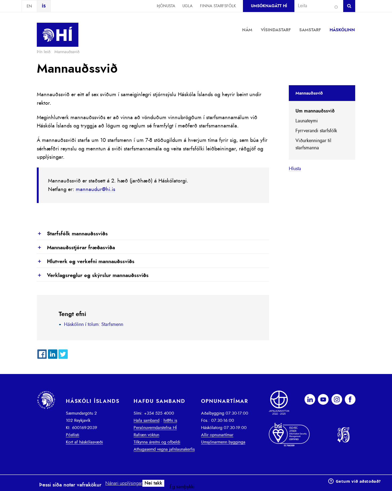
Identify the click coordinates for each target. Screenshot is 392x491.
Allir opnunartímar (217, 435)
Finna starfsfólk (218, 6)
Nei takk (153, 483)
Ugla (187, 6)
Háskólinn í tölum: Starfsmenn (93, 324)
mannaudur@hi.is (95, 189)
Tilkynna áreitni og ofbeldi (157, 442)
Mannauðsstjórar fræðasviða (76, 248)
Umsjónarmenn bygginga (223, 442)
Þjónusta (166, 6)
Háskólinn (342, 30)
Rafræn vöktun (146, 435)
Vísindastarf (276, 30)
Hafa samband (146, 420)
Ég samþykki (182, 487)
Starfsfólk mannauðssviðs (72, 234)
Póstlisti (72, 435)
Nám (247, 30)
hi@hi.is (170, 420)
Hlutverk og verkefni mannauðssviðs (85, 262)
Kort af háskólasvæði (84, 442)
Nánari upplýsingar (123, 483)
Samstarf (310, 30)
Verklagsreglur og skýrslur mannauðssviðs (93, 276)
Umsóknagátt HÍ (269, 6)
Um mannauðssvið (315, 111)
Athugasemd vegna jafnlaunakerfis (164, 449)
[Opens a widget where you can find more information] (354, 481)
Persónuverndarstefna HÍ (155, 428)
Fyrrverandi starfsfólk (316, 130)
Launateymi (306, 121)
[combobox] (316, 6)
